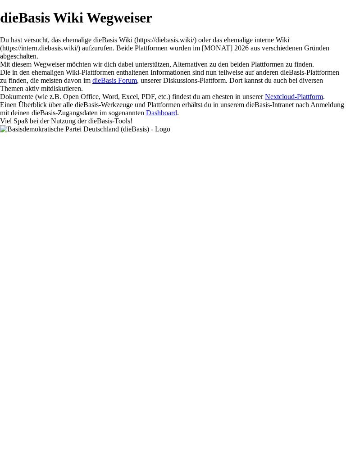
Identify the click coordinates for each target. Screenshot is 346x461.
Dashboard (161, 113)
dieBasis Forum (114, 80)
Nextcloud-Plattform (294, 96)
